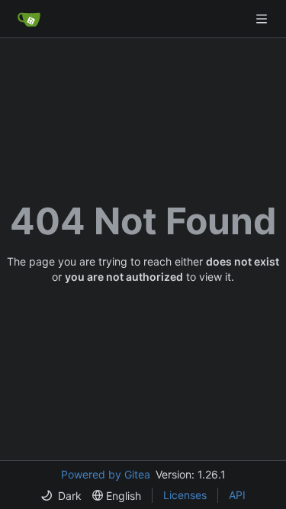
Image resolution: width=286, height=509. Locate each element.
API (237, 494)
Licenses (185, 494)
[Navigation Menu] (263, 18)
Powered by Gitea (105, 474)
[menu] (61, 495)
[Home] (29, 19)
